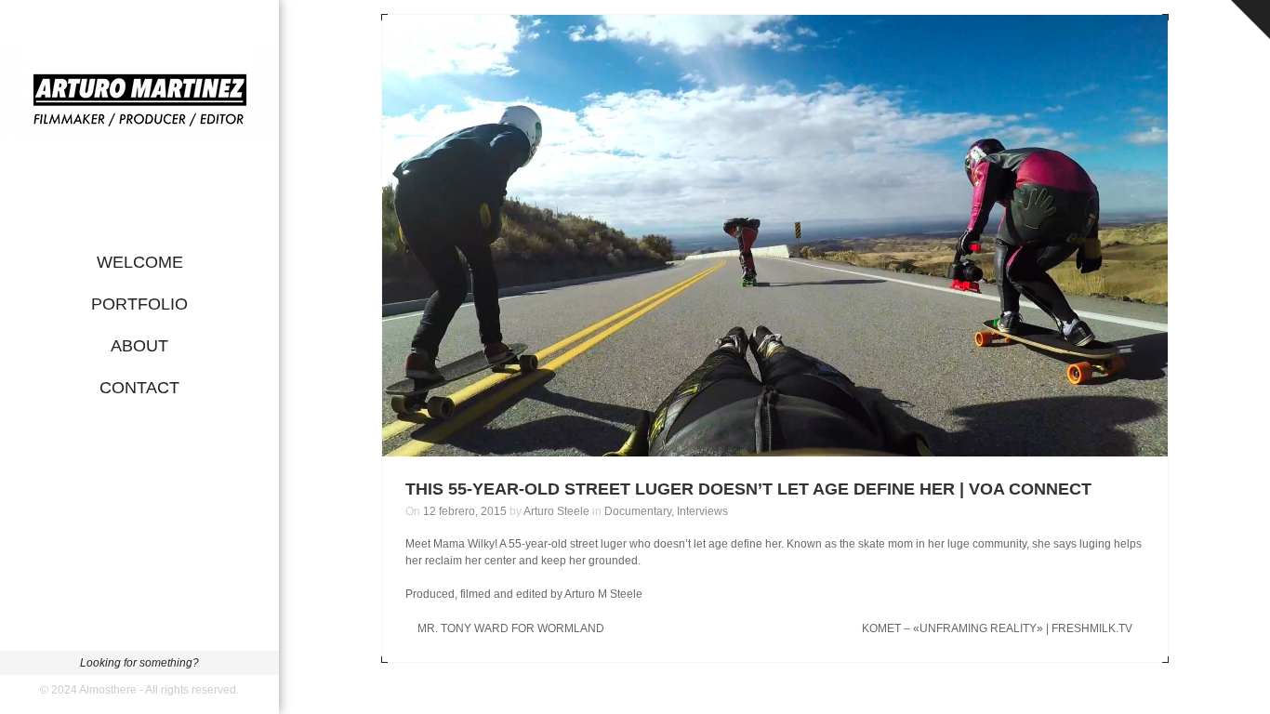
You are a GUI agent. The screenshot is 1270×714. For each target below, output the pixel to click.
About (139, 346)
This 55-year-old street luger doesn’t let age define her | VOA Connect (748, 489)
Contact (139, 387)
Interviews (702, 511)
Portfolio (139, 304)
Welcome (140, 262)
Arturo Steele (556, 511)
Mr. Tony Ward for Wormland (510, 628)
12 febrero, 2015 (465, 511)
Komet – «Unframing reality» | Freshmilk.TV (997, 628)
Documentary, (640, 511)
